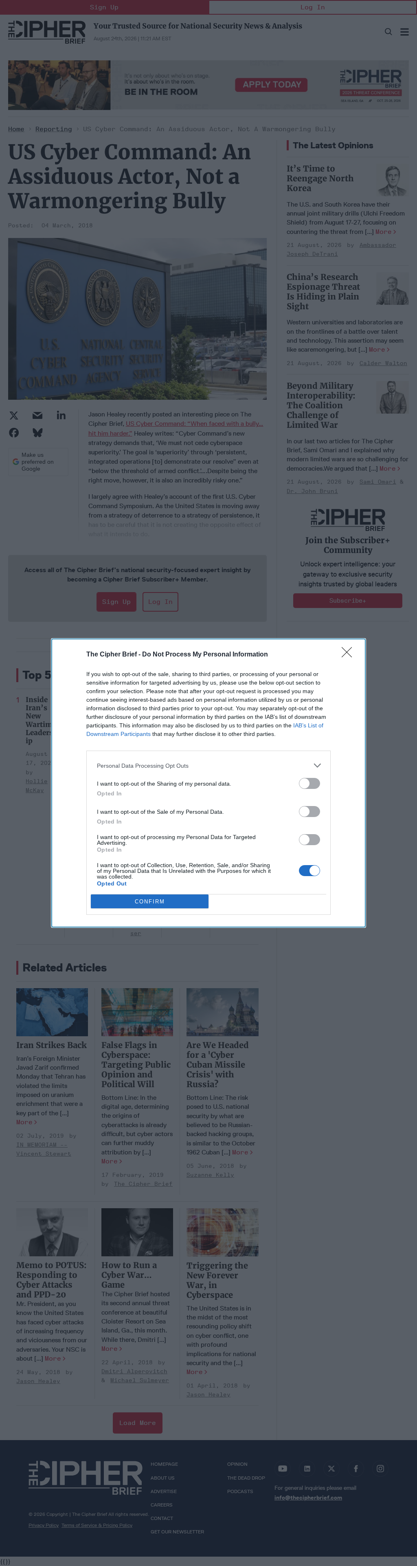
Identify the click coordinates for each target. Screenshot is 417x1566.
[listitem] (208, 765)
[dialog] (208, 783)
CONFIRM (150, 902)
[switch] (309, 783)
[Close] (349, 655)
